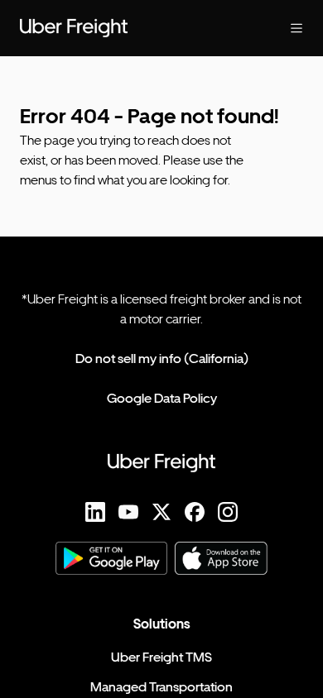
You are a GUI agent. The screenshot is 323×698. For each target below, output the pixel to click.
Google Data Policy (162, 398)
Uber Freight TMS (161, 657)
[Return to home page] (128, 28)
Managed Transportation (161, 687)
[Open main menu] (283, 28)
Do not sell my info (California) (161, 358)
